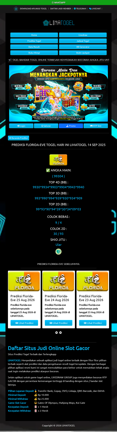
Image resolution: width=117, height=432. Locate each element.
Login (22, 125)
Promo (72, 125)
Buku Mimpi (34, 52)
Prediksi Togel (34, 40)
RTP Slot (97, 125)
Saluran (47, 125)
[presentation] (56, 332)
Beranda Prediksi (19, 138)
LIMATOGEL (14, 360)
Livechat (96, 8)
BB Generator (82, 46)
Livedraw (83, 34)
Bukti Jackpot (83, 52)
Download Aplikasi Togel (33, 8)
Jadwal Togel (83, 40)
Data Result (34, 46)
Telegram (81, 8)
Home (34, 34)
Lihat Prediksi (25, 322)
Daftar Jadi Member (60, 8)
